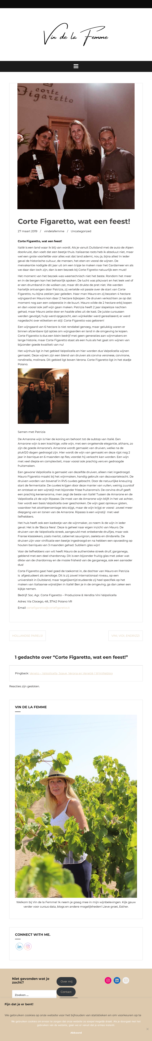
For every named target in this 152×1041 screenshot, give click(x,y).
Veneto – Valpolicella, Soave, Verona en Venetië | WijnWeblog (71, 673)
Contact (66, 992)
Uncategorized (81, 231)
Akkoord (76, 1032)
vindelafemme (54, 231)
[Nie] (147, 1029)
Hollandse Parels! (27, 635)
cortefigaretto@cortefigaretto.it (48, 607)
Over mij (66, 981)
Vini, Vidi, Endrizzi (125, 635)
